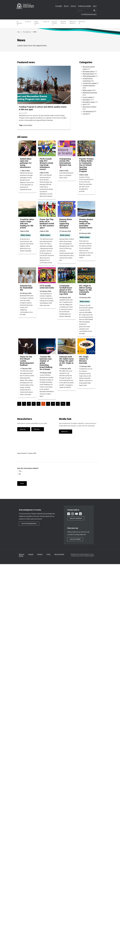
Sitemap (21, 556)
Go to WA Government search (88, 14)
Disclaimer (40, 554)
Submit (22, 483)
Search (94, 10)
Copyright (30, 554)
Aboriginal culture (63, 22)
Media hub (64, 432)
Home (18, 32)
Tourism (45, 22)
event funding (27, 125)
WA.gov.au (21, 554)
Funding (27, 22)
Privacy (48, 554)
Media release (87, 90)
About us (66, 6)
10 (63, 404)
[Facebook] (68, 514)
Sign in (94, 6)
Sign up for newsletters (76, 518)
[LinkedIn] (80, 514)
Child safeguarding (89, 76)
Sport (84, 104)
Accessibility (58, 6)
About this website (59, 554)
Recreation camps (89, 102)
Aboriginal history (88, 74)
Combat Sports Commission (88, 79)
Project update (87, 97)
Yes (20, 471)
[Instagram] (72, 514)
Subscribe (23, 429)
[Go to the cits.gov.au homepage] (25, 6)
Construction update (89, 83)
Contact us (73, 6)
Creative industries (36, 22)
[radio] (17, 470)
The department (19, 22)
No (20, 474)
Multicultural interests (72, 22)
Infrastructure (81, 21)
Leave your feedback (75, 539)
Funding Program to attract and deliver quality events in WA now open (43, 108)
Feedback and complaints (84, 6)
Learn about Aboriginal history (29, 523)
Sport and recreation (54, 22)
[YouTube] (76, 514)
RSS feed (36, 429)
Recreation (86, 100)
